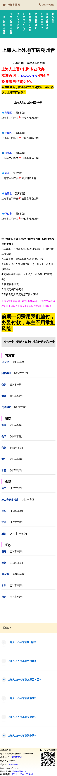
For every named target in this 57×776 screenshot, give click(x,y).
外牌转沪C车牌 (30, 22)
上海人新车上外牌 (4, 24)
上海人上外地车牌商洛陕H (22, 698)
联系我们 (53, 18)
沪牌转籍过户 (36, 21)
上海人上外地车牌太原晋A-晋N (24, 679)
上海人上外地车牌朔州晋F (22, 642)
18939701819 (48, 5)
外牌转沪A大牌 (24, 22)
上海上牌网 (13, 4)
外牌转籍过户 (42, 21)
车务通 (29, 774)
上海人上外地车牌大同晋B (22, 661)
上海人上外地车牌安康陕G (22, 717)
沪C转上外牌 (18, 21)
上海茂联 (15, 771)
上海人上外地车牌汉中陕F (22, 735)
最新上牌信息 (47, 21)
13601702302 (16, 757)
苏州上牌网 (18, 774)
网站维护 (22, 771)
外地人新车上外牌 (11, 24)
